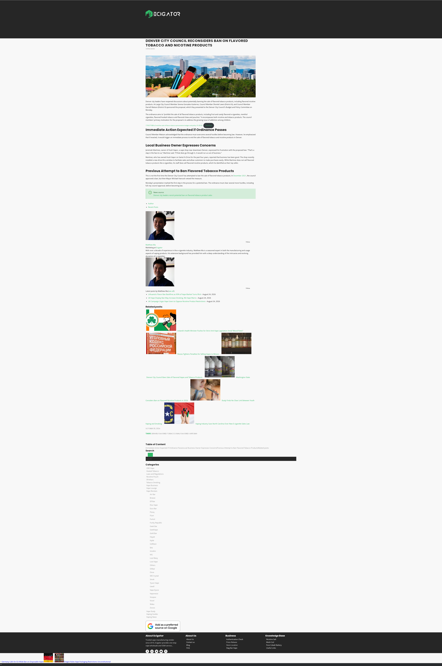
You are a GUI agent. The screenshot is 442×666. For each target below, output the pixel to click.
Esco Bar (153, 508)
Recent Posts (153, 207)
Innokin (153, 551)
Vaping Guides (152, 614)
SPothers (149, 479)
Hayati (152, 537)
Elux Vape (154, 505)
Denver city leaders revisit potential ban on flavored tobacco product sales (182, 195)
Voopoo (153, 597)
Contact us (190, 642)
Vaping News (150, 49)
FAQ (188, 648)
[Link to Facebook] (147, 651)
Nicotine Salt (271, 639)
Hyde (152, 540)
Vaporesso (154, 593)
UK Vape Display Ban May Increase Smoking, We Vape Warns (172, 298)
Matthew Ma (151, 245)
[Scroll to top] (1, 664)
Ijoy (151, 547)
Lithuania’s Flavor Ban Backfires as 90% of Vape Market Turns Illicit (174, 294)
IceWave (153, 544)
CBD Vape (150, 468)
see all (171, 291)
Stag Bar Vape (231, 648)
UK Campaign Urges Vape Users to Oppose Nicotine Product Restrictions (176, 301)
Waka (152, 604)
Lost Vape (154, 561)
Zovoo (152, 608)
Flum (152, 515)
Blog (188, 645)
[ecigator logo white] (163, 19)
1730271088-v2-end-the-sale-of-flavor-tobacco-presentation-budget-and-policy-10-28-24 (174, 125)
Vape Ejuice (154, 590)
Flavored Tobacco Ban (169, 433)
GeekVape (154, 530)
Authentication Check (234, 639)
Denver (155, 433)
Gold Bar (153, 533)
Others (152, 565)
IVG (151, 554)
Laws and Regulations (155, 474)
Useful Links (271, 648)
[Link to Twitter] (156, 651)
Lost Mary (154, 558)
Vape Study (150, 611)
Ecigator (159, 247)
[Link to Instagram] (152, 651)
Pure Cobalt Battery (274, 645)
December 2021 (239, 175)
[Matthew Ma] (160, 239)
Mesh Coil (270, 642)
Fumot (152, 519)
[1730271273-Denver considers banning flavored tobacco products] (201, 76)
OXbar (152, 569)
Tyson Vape (154, 583)
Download (208, 125)
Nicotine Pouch (152, 477)
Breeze (152, 498)
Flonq (152, 512)
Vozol (152, 600)
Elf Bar (152, 501)
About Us (190, 639)
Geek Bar (153, 526)
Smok (152, 579)
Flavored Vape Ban (188, 433)
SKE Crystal (154, 576)
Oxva (152, 572)
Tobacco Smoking (153, 482)
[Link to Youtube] (161, 651)
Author (151, 203)
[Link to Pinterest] (165, 651)
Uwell (152, 586)
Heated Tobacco (152, 471)
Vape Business (152, 485)
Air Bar (152, 494)
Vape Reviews (151, 491)
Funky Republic (156, 523)
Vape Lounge (151, 488)
